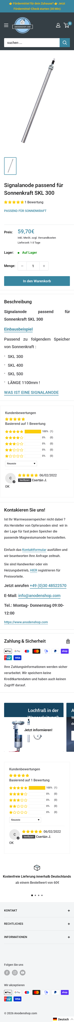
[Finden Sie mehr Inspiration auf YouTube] (22, 972)
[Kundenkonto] (58, 25)
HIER (33, 570)
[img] (28, 475)
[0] (66, 25)
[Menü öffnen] (6, 25)
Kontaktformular (34, 550)
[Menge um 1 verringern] (22, 266)
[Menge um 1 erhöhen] (44, 266)
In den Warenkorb (37, 281)
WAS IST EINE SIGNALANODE (31, 392)
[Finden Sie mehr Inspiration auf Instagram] (15, 972)
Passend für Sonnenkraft (25, 211)
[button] (14, 202)
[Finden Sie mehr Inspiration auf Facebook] (7, 972)
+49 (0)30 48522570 (48, 585)
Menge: (9, 266)
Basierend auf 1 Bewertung (25, 424)
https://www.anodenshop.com (26, 622)
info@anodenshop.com (39, 595)
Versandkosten (47, 237)
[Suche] (65, 42)
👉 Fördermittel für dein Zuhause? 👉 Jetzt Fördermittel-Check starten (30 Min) (37, 6)
